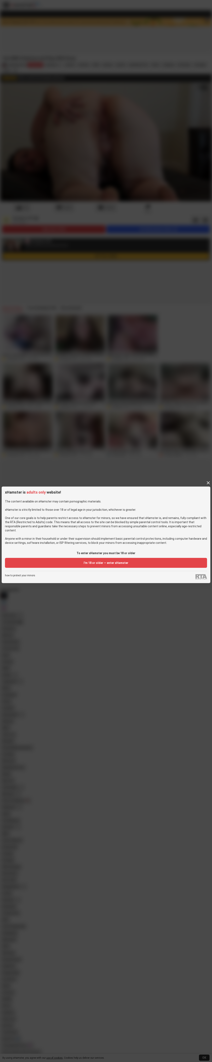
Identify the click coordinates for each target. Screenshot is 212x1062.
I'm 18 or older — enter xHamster (106, 562)
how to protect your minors (20, 575)
